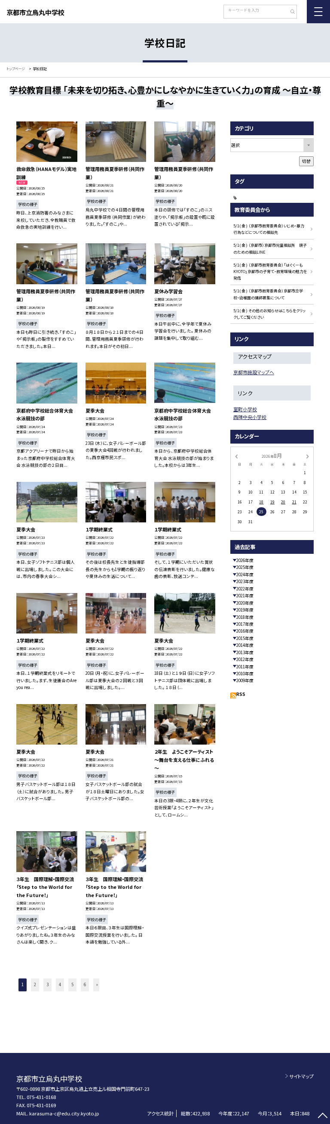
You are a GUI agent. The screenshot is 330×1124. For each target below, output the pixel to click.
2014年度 (245, 645)
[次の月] (307, 456)
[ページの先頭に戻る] (322, 1116)
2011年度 (245, 667)
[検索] (289, 12)
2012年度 (245, 659)
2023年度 (245, 581)
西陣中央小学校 (249, 416)
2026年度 (245, 560)
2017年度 (245, 624)
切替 (306, 161)
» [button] (97, 984)
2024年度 (245, 574)
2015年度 (245, 638)
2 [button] (35, 984)
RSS (240, 694)
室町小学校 (245, 409)
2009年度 (245, 680)
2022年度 (245, 589)
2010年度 (245, 674)
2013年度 (245, 652)
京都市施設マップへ (253, 372)
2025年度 (245, 567)
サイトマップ (301, 1076)
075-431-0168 (41, 1096)
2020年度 (245, 603)
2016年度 (245, 631)
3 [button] (47, 984)
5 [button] (72, 984)
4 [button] (60, 984)
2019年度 (245, 610)
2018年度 (245, 617)
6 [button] (85, 984)
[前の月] (236, 456)
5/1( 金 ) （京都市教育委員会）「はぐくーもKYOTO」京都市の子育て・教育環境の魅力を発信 (270, 271)
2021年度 (245, 596)
